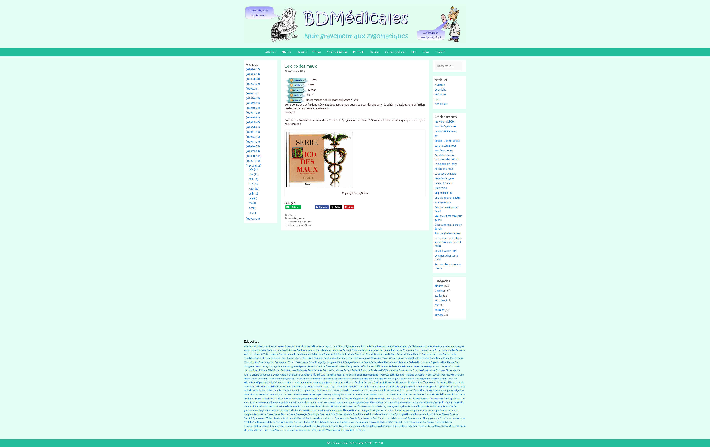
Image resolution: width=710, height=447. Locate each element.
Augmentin (449, 350)
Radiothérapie (437, 406)
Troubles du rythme (327, 426)
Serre (301, 218)
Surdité (248, 418)
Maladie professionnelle (372, 390)
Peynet (365, 402)
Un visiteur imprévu (446, 131)
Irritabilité (271, 386)
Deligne (349, 362)
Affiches (270, 52)
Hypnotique (357, 378)
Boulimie (349, 354)
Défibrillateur (367, 366)
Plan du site (441, 104)
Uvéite (271, 430)
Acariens (248, 346)
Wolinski (350, 430)
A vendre (440, 84)
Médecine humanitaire (404, 394)
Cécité (340, 362)
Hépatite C (262, 382)
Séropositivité (302, 422)
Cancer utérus (294, 358)
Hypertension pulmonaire (336, 378)
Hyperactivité (432, 374)
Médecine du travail (381, 394)
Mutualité (310, 394)
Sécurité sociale (284, 422)
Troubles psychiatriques (379, 426)
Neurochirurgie (262, 398)
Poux (269, 406)
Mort (267, 394)
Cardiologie (330, 358)
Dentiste (358, 362)
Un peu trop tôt (443, 192)
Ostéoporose (451, 398)
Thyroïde (374, 422)
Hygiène (399, 374)
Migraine (459, 390)
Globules (440, 370)
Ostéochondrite (420, 398)
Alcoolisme (368, 346)
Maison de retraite (454, 386)
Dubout (318, 366)
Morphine (258, 394)
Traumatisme (277, 426)
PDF (414, 52)
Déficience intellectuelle (388, 366)
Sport (430, 414)
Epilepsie (302, 370)
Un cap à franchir (444, 183)
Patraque (318, 402)
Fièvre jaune (391, 370)
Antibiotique (303, 350)
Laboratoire (306, 386)
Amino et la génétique (300, 225)
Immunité (306, 382)
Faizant (347, 370)
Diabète (403, 362)
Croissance (302, 362)
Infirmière (399, 382)
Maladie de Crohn (262, 390)
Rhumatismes (334, 410)
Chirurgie (376, 358)
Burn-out (401, 354)
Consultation (251, 362)
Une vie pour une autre (448, 197)
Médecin (353, 394)
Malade (248, 390)
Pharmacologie (393, 402)
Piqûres (434, 402)
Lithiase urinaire (378, 386)
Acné (295, 346)
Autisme (460, 350)
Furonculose (405, 370)
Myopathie (322, 394)
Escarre (327, 370)
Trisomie (289, 425)
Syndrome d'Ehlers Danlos (267, 418)
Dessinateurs (391, 362)
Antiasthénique (287, 350)
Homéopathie (370, 374)
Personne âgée (352, 402)
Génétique (306, 374)
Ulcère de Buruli (457, 426)
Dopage (273, 366)
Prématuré (339, 406)
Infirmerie (388, 382)
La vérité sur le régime (300, 221)
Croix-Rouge (315, 362)
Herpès (349, 374)
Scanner (424, 410)
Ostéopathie (437, 398)
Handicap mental (335, 374)
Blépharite (339, 354)
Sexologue (314, 414)
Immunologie (318, 382)
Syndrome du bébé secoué (392, 418)
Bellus (297, 354)
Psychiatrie (404, 406)
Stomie (437, 414)
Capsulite (308, 358)
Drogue (291, 366)
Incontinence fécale (351, 382)
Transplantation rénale (256, 426)
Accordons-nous (444, 168)
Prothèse (315, 406)
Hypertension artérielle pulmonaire (303, 378)
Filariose (365, 370)
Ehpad (276, 370)
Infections (377, 382)
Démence (407, 366)
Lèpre (441, 386)
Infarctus (366, 382)
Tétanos (422, 426)
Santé (393, 410)
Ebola (256, 370)
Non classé (441, 300)
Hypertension (276, 378)
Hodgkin (358, 374)
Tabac (323, 422)
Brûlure (392, 354)
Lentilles (353, 386)
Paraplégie (282, 402)
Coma (446, 358)
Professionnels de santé (286, 406)
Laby (331, 386)
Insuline (248, 386)
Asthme (419, 350)
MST (285, 394)
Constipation (457, 358)
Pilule (427, 402)
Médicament (445, 394)
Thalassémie (347, 422)
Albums (286, 52)
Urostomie (261, 430)
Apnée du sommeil (381, 350)
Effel (270, 370)
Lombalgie (393, 386)
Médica (433, 394)
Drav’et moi (441, 188)
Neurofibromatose (281, 398)
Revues (375, 52)
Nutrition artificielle (332, 398)
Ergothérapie (315, 370)
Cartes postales (395, 52)
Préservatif (352, 406)
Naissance (459, 394)
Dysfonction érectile (338, 366)
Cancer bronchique (431, 354)
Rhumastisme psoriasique (313, 410)
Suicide (454, 414)
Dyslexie (354, 366)
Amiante (427, 346)
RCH (448, 406)
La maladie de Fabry (446, 164)
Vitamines (331, 430)
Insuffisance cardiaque (430, 382)
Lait (337, 386)
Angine (460, 346)
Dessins (302, 52)
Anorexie (261, 350)
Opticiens (391, 398)
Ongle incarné (360, 398)
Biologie (328, 354)
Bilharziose (318, 354)
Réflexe (385, 410)
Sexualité (325, 414)
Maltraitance (433, 390)
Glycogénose (453, 370)
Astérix (439, 350)
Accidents (259, 346)
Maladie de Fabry (282, 390)
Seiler (270, 414)
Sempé (285, 414)
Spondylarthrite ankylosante (410, 414)
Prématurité (326, 406)
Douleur (282, 366)
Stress (445, 414)
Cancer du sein (278, 358)
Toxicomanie (415, 422)
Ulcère (445, 426)
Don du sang (261, 366)
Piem (404, 402)
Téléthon (412, 426)
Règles (376, 410)
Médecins (422, 394)
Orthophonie (404, 398)
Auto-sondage (252, 354)
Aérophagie (272, 354)
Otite (462, 398)
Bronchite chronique (377, 354)
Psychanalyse (390, 406)
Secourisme (260, 414)
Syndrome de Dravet (293, 418)
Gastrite (417, 370)
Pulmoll (415, 406)
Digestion (436, 362)
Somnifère (375, 414)
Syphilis (248, 422)
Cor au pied (281, 362)
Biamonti (306, 354)
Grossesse (266, 374)
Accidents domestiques (278, 346)
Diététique (448, 362)
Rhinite (294, 410)
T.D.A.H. (314, 422)
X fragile (360, 430)
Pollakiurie (445, 402)
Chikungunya (363, 358)
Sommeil (364, 414)
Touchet (397, 422)
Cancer (417, 354)
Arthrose (397, 350)
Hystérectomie (439, 378)
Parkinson (307, 402)
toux (405, 422)
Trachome (428, 422)
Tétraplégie (434, 426)
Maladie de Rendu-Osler (323, 390)
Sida (333, 414)
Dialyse (413, 362)
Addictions (304, 346)
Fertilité (356, 370)
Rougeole (367, 410)
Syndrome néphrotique (452, 418)
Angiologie (250, 350)
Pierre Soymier (415, 402)
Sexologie (301, 414)
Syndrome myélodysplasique (423, 418)
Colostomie (436, 358)
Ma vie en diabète (445, 121)
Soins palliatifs (344, 414)
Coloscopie (423, 358)
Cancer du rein (262, 358)
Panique (271, 402)
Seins (277, 414)
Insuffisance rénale (454, 382)
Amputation (449, 346)
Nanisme (248, 398)
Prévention (365, 406)
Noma (307, 398)
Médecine (363, 394)
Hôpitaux (283, 382)
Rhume (347, 410)
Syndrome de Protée (346, 418)
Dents (367, 362)
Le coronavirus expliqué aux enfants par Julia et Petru (448, 242)
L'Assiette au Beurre (288, 386)
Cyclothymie (330, 362)
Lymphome (406, 386)
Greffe (247, 374)
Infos (425, 52)
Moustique (276, 394)
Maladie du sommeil (348, 390)
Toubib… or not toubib (447, 140)
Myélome (342, 394)
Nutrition (316, 398)
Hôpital (272, 382)
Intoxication (259, 386)
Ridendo (356, 410)
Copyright (440, 89)
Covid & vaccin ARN (446, 250)
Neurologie (298, 398)
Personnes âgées (333, 402)
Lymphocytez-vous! (446, 145)
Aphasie (356, 350)
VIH (324, 429)
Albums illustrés (337, 52)
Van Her (294, 430)
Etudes (316, 52)
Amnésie (437, 346)
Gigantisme (428, 370)
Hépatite (452, 378)
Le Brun (343, 386)
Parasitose (295, 402)
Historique (440, 94)
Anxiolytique (335, 350)
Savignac (414, 410)
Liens (438, 99)
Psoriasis (377, 406)
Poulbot (261, 406)
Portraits (359, 52)
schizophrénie (437, 410)
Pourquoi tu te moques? (448, 233)
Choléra (385, 358)
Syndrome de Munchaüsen (319, 418)
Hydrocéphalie (387, 374)
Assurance (408, 350)
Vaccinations (282, 429)
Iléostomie (294, 382)
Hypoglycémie (422, 378)
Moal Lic (248, 394)
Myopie (332, 394)
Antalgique (273, 350)
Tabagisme (333, 422)
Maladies (292, 218)
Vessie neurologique (310, 430)
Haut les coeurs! (444, 150)
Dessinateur (377, 362)
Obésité (348, 398)
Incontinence (333, 382)
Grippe (255, 374)
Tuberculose (400, 426)
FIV (383, 370)
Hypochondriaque (388, 378)
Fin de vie (376, 370)
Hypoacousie (371, 378)
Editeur (263, 370)
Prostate (304, 406)
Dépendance (420, 366)
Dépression (433, 366)
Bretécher (360, 354)
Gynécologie (279, 374)
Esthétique (337, 370)
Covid (291, 362)
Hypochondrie (406, 378)
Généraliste (293, 374)
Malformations (418, 390)
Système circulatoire (264, 422)
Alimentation (382, 346)
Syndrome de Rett (368, 418)
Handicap (319, 374)
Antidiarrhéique (319, 350)
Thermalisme (361, 422)
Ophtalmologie (377, 398)
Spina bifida (387, 414)
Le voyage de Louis (445, 173)
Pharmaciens (377, 402)
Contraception (266, 362)
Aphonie (366, 350)
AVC (437, 136)
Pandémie (261, 402)
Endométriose (289, 370)
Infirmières (411, 382)
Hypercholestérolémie (256, 378)
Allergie (406, 346)
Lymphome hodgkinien (424, 386)
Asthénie (429, 350)
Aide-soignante (346, 346)
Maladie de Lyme (444, 178)
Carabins (318, 358)
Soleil (356, 414)
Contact (440, 52)
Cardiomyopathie (346, 358)
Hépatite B (250, 382)
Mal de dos (403, 390)
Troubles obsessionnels (352, 426)
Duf (325, 366)
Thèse (383, 422)
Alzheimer (417, 346)
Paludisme (249, 402)
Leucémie (364, 386)
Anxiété (347, 350)
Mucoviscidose (296, 394)
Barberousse (286, 354)
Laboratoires (321, 386)
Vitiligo (341, 430)
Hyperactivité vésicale (452, 374)
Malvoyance (447, 390)
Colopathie (411, 358)
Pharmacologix (443, 202)
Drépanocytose (304, 366)
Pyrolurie (424, 406)
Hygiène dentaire (414, 374)
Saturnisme (403, 410)
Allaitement (395, 346)
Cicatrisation (397, 358)
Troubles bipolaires (305, 426)
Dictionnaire (423, 362)
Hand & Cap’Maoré (445, 126)
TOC (390, 422)
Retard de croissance (278, 410)
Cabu (410, 354)
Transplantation (443, 422)
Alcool (358, 346)
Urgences (249, 429)
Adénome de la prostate (324, 346)
